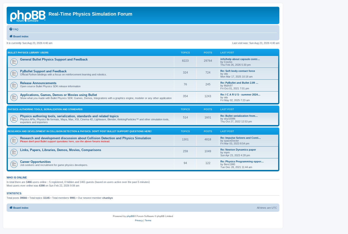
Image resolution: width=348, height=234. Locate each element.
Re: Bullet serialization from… (239, 115)
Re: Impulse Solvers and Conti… (240, 137)
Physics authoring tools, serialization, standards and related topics (69, 116)
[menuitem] (13, 29)
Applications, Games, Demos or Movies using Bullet (58, 95)
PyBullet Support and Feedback (43, 71)
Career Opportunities (35, 162)
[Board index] (28, 15)
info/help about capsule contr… (240, 59)
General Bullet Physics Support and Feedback (54, 59)
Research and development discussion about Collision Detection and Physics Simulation (85, 138)
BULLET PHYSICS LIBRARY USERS (28, 52)
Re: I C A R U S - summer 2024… (240, 94)
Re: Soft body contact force (237, 70)
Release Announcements (38, 83)
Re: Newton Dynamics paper (238, 149)
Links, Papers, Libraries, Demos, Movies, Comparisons (60, 150)
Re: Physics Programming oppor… (242, 161)
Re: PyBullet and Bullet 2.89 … (239, 82)
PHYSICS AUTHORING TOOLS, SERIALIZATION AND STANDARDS (45, 109)
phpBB (130, 216)
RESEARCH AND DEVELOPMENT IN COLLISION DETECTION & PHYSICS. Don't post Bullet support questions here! (80, 131)
